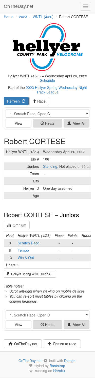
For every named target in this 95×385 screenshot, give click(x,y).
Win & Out (26, 257)
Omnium (18, 225)
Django (69, 360)
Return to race (63, 343)
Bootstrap (57, 365)
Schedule (47, 80)
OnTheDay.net (19, 6)
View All (78, 123)
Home (8, 16)
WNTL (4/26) (43, 16)
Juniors (69, 214)
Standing (50, 166)
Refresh (14, 101)
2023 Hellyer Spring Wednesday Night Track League (56, 89)
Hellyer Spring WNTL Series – (31, 274)
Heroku (59, 370)
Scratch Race (28, 242)
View (18, 123)
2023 (23, 16)
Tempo (23, 250)
